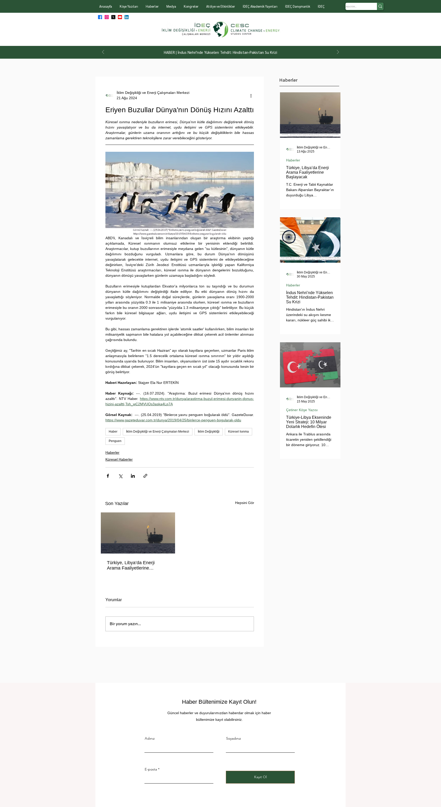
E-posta (151, 769)
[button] (129, 6)
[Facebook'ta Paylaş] (107, 475)
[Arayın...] (380, 6)
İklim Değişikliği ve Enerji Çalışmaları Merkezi (157, 431)
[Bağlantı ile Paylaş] (145, 475)
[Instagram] (107, 17)
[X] (113, 17)
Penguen (115, 441)
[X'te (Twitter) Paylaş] (120, 475)
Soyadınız (233, 738)
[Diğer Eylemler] (251, 95)
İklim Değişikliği (208, 431)
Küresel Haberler (119, 459)
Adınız (150, 738)
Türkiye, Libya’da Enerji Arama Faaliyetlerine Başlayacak (131, 565)
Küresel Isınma (238, 431)
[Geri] (103, 52)
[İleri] (338, 52)
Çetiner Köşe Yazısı (302, 410)
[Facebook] (100, 17)
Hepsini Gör (244, 503)
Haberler (112, 452)
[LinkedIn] (127, 17)
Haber (113, 431)
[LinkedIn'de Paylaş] (132, 475)
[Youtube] (120, 17)
